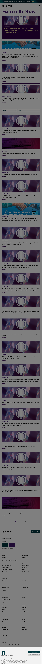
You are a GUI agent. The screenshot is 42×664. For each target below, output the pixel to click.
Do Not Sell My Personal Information (34, 654)
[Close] (38, 649)
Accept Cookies (34, 652)
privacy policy (3, 663)
